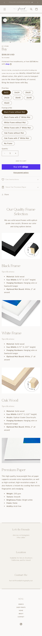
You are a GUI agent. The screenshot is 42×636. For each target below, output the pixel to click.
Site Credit (30, 635)
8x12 (6, 92)
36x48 (29, 98)
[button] (4, 9)
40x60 (6, 103)
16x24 (16, 92)
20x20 (28, 92)
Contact (21, 616)
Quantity (5, 149)
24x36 (6, 98)
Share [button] (6, 194)
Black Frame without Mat (14, 112)
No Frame (8, 143)
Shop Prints (21, 607)
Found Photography (19, 635)
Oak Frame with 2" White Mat (16, 138)
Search (21, 604)
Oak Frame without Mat (14, 133)
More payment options (21, 172)
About (21, 613)
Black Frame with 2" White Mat (17, 117)
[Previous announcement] (4, 2)
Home (21, 610)
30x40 (18, 98)
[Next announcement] (37, 2)
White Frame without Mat (15, 122)
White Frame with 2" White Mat (17, 128)
